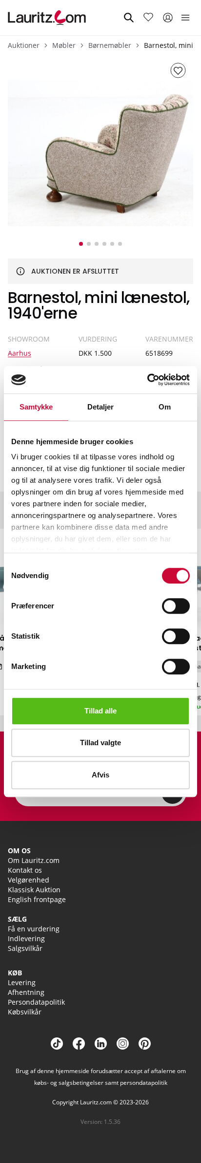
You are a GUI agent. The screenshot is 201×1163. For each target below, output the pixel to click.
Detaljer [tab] (100, 407)
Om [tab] (165, 407)
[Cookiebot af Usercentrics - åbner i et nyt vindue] (147, 379)
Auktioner (24, 45)
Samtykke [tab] (36, 407)
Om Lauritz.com (34, 860)
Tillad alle (100, 711)
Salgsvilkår (25, 948)
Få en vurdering (34, 928)
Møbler (64, 45)
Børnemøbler (109, 45)
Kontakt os (25, 870)
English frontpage (37, 899)
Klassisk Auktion (34, 889)
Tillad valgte (100, 742)
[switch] (176, 606)
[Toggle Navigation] (185, 17)
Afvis (100, 775)
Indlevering (26, 938)
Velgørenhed (28, 879)
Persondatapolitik (36, 1002)
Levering (22, 982)
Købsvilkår (24, 1011)
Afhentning (26, 992)
